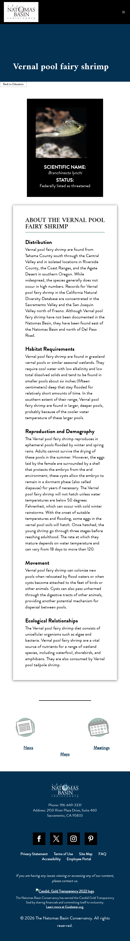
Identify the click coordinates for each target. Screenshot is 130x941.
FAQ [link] (102, 854)
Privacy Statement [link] (34, 854)
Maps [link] (65, 754)
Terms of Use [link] (63, 854)
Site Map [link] (85, 854)
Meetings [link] (102, 748)
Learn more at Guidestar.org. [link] (65, 907)
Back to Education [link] (13, 84)
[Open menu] (124, 12)
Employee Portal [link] (79, 859)
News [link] (28, 748)
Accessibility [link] (51, 859)
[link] (21, 12)
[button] (39, 839)
